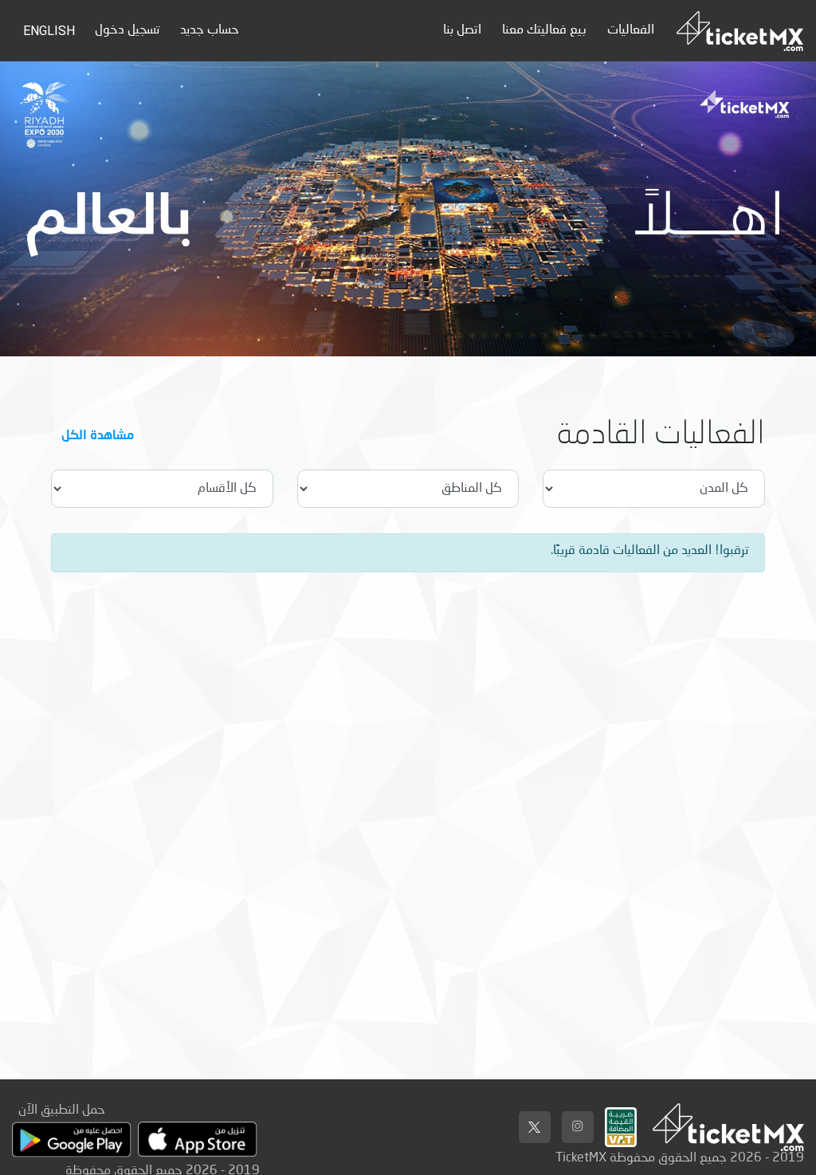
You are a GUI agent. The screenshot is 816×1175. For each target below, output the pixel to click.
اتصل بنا (462, 30)
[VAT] (621, 1123)
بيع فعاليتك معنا (544, 30)
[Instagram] (578, 1127)
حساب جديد (209, 30)
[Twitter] (535, 1127)
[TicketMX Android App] (71, 1139)
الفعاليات (630, 30)
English (49, 30)
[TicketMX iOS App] (197, 1139)
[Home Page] (740, 30)
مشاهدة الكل (97, 434)
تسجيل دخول (127, 30)
